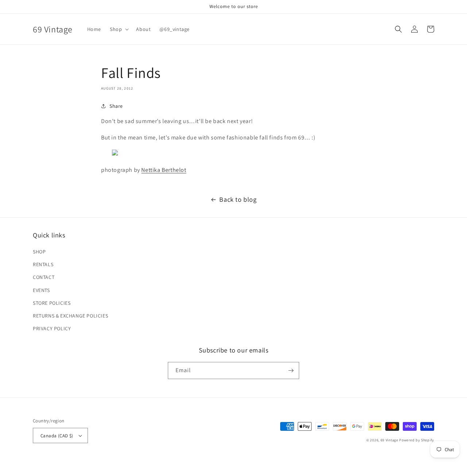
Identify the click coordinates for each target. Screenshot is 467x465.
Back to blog (237, 199)
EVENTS (41, 290)
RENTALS (43, 264)
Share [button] (116, 106)
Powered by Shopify (416, 440)
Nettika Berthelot (163, 170)
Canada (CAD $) (56, 436)
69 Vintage (389, 440)
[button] (118, 29)
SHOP (39, 251)
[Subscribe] (291, 370)
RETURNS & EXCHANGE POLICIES (70, 315)
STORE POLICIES (51, 303)
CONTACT (43, 277)
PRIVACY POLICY (52, 328)
